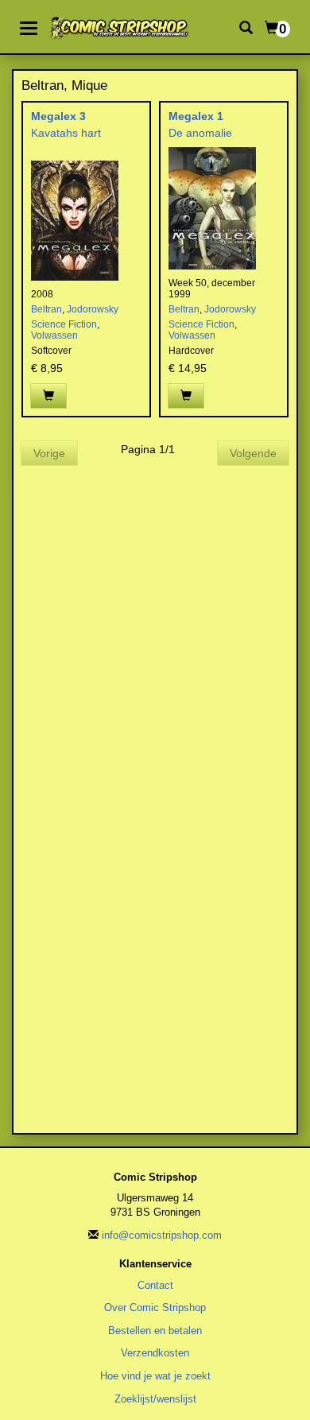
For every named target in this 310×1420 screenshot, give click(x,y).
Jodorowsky (92, 309)
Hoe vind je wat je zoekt (155, 1376)
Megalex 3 (58, 116)
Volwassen (54, 335)
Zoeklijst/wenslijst (155, 1399)
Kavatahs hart (66, 132)
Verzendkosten (155, 1353)
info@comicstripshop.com (162, 1235)
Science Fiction (64, 324)
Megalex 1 (196, 116)
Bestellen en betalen (155, 1331)
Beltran (46, 309)
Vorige (49, 453)
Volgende (253, 453)
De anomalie (200, 132)
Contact (155, 1285)
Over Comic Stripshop (155, 1307)
